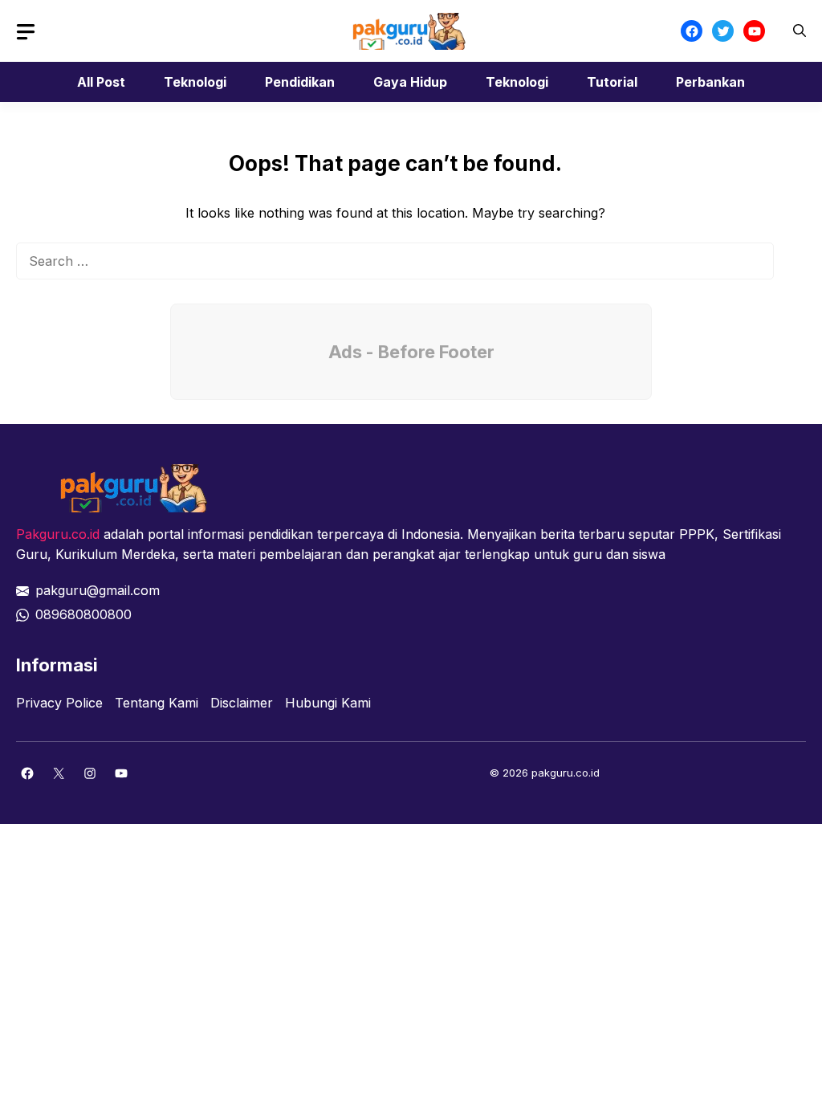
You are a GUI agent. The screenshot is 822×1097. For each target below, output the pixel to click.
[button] (799, 31)
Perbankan (710, 82)
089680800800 (83, 614)
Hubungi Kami (328, 703)
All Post (101, 82)
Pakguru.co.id (58, 534)
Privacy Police (59, 703)
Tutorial (612, 82)
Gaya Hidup (410, 82)
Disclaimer (241, 703)
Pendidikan (300, 82)
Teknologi (195, 82)
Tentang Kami (156, 703)
